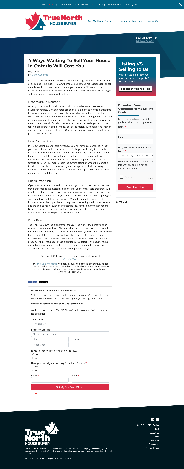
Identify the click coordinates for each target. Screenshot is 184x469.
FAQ (157, 429)
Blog (157, 436)
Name (122, 126)
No (36, 358)
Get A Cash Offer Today (148, 425)
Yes (36, 354)
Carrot (68, 458)
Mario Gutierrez (39, 74)
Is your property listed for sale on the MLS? (55, 350)
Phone (35, 375)
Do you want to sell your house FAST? (134, 149)
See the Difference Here (136, 88)
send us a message (46, 263)
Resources (154, 440)
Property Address (41, 329)
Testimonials (123, 20)
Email (75, 375)
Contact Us (154, 444)
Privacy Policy (152, 448)
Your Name (38, 319)
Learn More (138, 20)
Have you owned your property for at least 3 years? (59, 363)
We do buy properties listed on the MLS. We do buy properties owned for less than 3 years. (90, 4)
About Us (153, 20)
